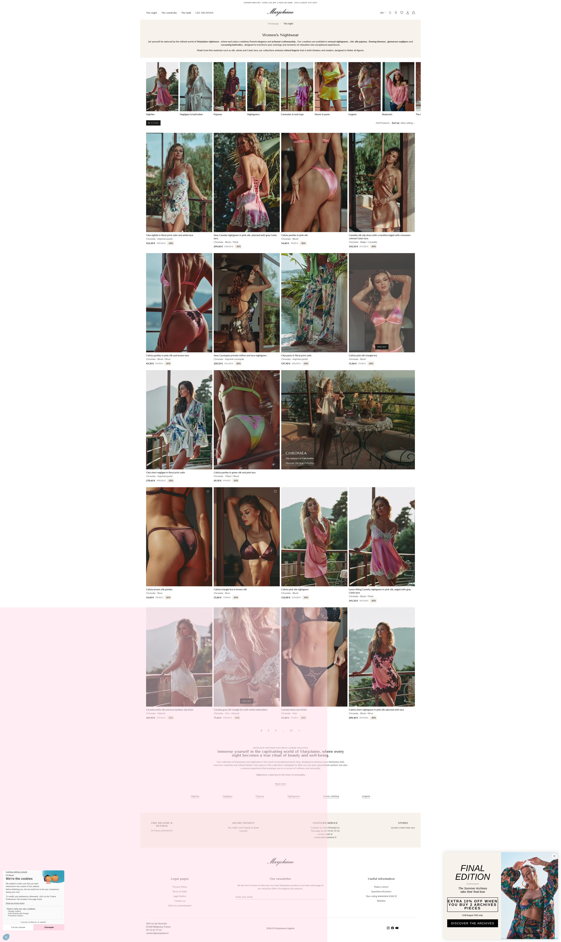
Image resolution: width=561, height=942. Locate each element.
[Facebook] (392, 928)
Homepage (273, 23)
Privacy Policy (180, 886)
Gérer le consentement (179, 905)
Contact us (179, 900)
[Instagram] (388, 928)
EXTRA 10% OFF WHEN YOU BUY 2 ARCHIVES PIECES (473, 904)
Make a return (381, 886)
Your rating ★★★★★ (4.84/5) (381, 896)
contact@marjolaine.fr (157, 933)
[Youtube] (396, 928)
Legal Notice (179, 896)
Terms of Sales (179, 891)
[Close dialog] (554, 856)
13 (291, 730)
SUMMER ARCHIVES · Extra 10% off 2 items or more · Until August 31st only (280, 3)
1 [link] (261, 730)
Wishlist (381, 900)
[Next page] (299, 730)
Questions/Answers (381, 891)
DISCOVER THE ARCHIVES (472, 923)
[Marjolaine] (280, 12)
